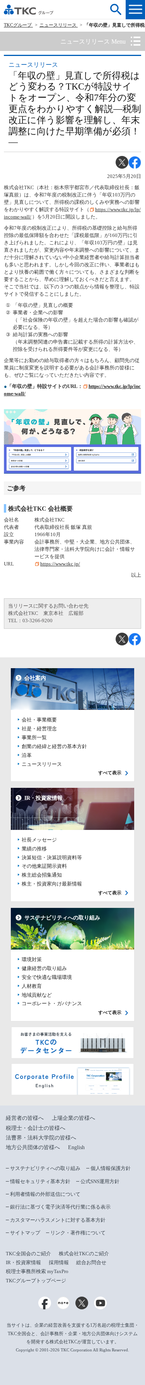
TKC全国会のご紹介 (28, 1253)
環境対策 (32, 959)
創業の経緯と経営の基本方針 (54, 746)
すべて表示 (109, 772)
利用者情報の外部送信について (45, 1194)
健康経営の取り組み (44, 968)
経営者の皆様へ (25, 1118)
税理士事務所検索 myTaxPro (37, 1271)
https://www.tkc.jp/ (60, 564)
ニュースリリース (58, 25)
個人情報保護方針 (110, 1168)
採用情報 (59, 1262)
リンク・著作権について (78, 1233)
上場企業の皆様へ (73, 1118)
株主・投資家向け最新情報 (52, 884)
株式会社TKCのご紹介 (84, 1253)
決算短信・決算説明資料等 (52, 857)
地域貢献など (37, 995)
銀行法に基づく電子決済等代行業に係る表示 (60, 1207)
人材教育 (32, 986)
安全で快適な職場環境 (47, 977)
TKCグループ (18, 25)
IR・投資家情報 (23, 1262)
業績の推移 (34, 849)
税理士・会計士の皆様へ (35, 1128)
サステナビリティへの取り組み (45, 1168)
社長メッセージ (39, 840)
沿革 (27, 755)
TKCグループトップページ (36, 1280)
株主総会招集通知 (42, 875)
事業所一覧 (34, 737)
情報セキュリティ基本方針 (40, 1181)
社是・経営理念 (39, 728)
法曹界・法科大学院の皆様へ (41, 1138)
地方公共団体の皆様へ (33, 1147)
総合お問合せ (91, 1262)
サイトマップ (25, 1233)
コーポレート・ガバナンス (52, 1003)
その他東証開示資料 (44, 866)
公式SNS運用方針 (99, 1181)
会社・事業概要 (39, 720)
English (76, 1147)
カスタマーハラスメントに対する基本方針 (58, 1220)
